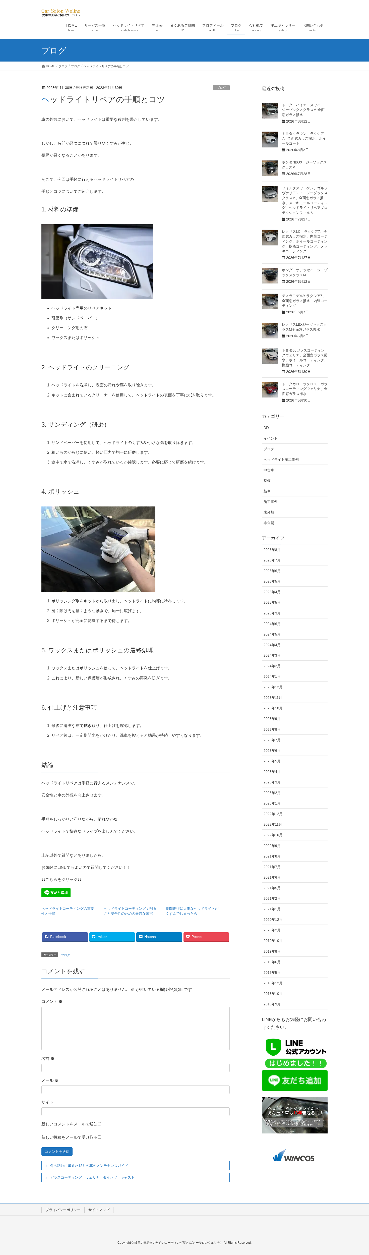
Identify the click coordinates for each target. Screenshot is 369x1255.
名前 (47, 1058)
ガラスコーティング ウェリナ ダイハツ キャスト (92, 1177)
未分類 (269, 512)
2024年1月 (272, 676)
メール (49, 1080)
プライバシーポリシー (63, 1210)
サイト (47, 1102)
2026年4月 (272, 592)
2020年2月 (272, 930)
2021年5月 (272, 888)
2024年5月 (272, 634)
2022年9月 (272, 846)
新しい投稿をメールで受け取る (69, 1137)
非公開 (269, 523)
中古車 (269, 470)
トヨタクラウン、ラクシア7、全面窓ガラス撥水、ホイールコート (304, 138)
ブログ (221, 87)
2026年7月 (272, 560)
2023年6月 (272, 751)
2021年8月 (272, 856)
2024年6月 (272, 624)
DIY (266, 428)
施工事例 (271, 502)
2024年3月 (272, 655)
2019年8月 (272, 951)
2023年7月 (272, 740)
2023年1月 (272, 803)
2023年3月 (272, 782)
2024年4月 (272, 645)
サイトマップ (98, 1210)
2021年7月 (272, 867)
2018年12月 (273, 983)
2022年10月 (273, 835)
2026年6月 (272, 571)
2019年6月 (272, 962)
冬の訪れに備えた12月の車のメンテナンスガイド (89, 1166)
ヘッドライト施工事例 (281, 460)
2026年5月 (272, 581)
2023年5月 (272, 761)
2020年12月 (273, 920)
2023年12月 (273, 687)
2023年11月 (273, 698)
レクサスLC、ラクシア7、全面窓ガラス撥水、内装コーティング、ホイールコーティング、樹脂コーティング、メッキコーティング (305, 241)
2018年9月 (272, 1004)
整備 (267, 481)
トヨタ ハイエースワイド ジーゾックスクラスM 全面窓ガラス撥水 (305, 110)
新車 (267, 491)
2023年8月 (272, 729)
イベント (271, 438)
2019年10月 (273, 941)
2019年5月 (272, 973)
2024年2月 (272, 666)
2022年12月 (273, 814)
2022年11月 (273, 824)
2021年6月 (272, 877)
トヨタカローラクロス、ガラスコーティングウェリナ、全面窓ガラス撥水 (305, 389)
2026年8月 (272, 550)
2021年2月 (272, 898)
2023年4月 (272, 772)
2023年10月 (273, 708)
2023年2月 (272, 793)
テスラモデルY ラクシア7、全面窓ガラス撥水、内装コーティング (305, 301)
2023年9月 (272, 719)
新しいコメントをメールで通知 (69, 1124)
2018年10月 (273, 994)
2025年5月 (272, 602)
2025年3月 (272, 613)
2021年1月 (272, 909)
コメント (52, 1001)
